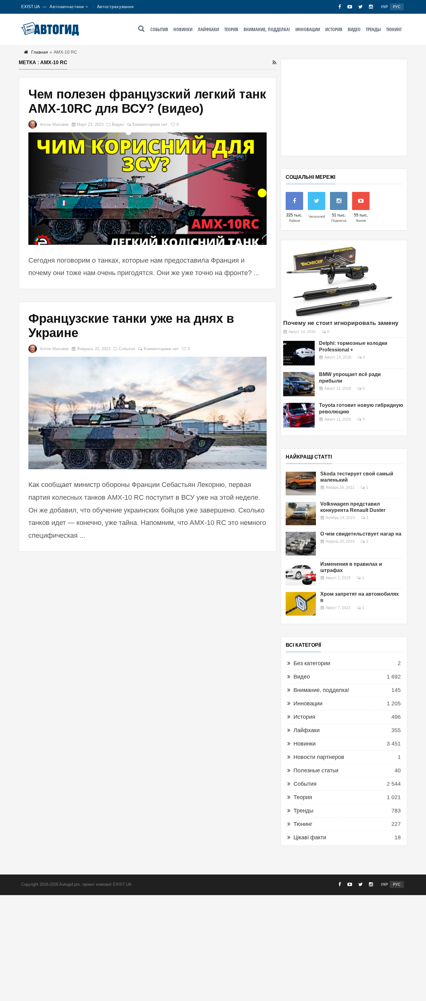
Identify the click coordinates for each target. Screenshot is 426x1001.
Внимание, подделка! (267, 29)
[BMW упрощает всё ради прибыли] (299, 384)
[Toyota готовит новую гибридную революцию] (299, 415)
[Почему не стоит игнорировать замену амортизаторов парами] (339, 280)
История (333, 29)
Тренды (373, 29)
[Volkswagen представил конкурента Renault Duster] (301, 514)
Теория (231, 29)
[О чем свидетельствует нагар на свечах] (301, 543)
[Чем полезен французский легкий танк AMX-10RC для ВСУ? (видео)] (147, 188)
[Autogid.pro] (50, 29)
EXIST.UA (30, 6)
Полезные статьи (315, 770)
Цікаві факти (309, 837)
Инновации (307, 29)
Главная (39, 52)
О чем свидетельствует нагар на (360, 533)
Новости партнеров (318, 757)
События (159, 29)
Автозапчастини (67, 6)
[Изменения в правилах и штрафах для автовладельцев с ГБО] (301, 574)
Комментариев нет (150, 124)
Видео (354, 29)
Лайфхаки (208, 29)
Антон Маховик (54, 124)
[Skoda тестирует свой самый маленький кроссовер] (301, 483)
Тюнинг (394, 29)
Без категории (311, 663)
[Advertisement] (344, 107)
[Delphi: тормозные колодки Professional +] (299, 353)
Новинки (182, 29)
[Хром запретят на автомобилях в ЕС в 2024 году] (301, 604)
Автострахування (115, 6)
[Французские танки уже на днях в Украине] (147, 413)
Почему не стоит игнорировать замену (341, 323)
